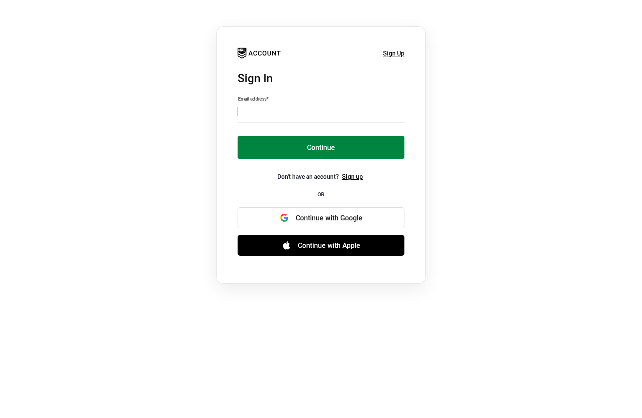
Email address (253, 98)
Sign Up (393, 53)
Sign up (352, 176)
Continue (321, 147)
